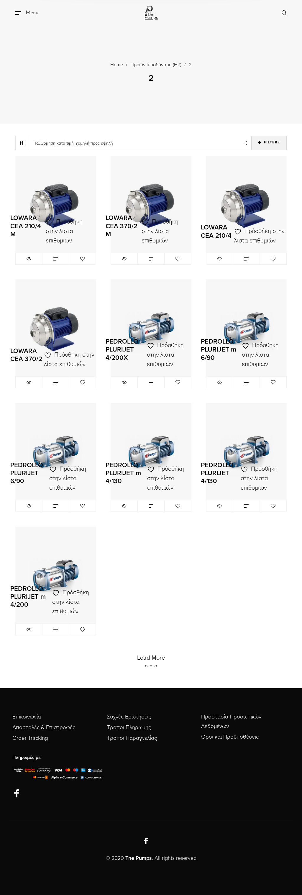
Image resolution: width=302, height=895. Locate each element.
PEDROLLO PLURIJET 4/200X (122, 349)
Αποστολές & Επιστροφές (43, 727)
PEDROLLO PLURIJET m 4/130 (123, 473)
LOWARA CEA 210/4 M (25, 226)
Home (116, 65)
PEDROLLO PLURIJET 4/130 (217, 473)
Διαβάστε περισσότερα (55, 259)
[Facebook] (16, 794)
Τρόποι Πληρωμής (129, 727)
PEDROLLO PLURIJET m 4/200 (28, 596)
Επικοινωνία (26, 716)
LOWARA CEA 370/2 (26, 355)
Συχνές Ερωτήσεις (129, 716)
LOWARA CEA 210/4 (216, 231)
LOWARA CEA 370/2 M (121, 226)
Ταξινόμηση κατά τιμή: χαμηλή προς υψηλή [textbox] (74, 143)
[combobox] (141, 143)
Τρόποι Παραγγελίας (132, 738)
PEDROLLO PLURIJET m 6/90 (218, 349)
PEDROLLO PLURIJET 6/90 (26, 473)
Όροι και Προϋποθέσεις (230, 737)
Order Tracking (30, 738)
